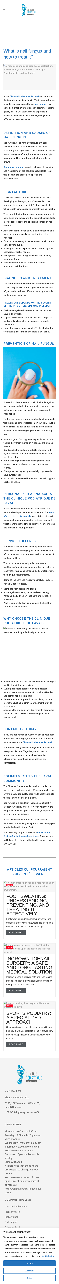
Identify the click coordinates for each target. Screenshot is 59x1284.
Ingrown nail (11, 1216)
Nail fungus (11, 1222)
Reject (29, 1278)
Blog (9, 885)
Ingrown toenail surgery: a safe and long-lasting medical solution (29, 965)
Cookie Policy (47, 1256)
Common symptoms (13, 167)
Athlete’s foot (12, 1227)
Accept (29, 1263)
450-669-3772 (21, 1097)
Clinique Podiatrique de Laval (24, 96)
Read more (16, 932)
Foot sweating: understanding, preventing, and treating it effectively (27, 905)
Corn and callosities (16, 1206)
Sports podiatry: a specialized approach (28, 1017)
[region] (29, 1255)
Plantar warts (12, 1211)
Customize (29, 1271)
